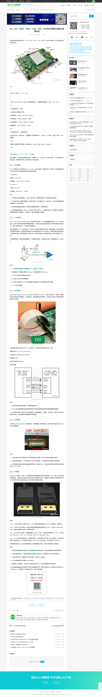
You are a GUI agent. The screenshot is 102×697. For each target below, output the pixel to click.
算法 (77, 49)
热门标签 (15, 1)
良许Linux (42, 617)
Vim (71, 171)
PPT (84, 51)
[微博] (77, 37)
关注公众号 (56, 682)
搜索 (91, 16)
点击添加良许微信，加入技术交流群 (77, 31)
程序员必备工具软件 (82, 61)
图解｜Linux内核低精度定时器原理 (17, 625)
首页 (63, 5)
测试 (91, 49)
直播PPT (72, 178)
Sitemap (69, 694)
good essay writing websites (76, 130)
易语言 (85, 49)
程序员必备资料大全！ (83, 74)
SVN (88, 168)
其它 (88, 52)
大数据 (82, 48)
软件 (75, 51)
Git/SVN (71, 51)
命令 (14, 610)
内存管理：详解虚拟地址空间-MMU (19, 644)
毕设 (74, 52)
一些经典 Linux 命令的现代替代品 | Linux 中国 (21, 642)
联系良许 (46, 682)
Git (70, 168)
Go (87, 46)
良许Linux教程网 (10, 9)
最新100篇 (28, 1)
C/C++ (82, 46)
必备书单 (71, 44)
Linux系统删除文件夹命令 (84, 67)
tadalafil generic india (74, 139)
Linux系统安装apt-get (83, 88)
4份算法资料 (78, 44)
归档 (87, 173)
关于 (93, 5)
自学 (79, 180)
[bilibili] (91, 37)
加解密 (88, 171)
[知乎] (72, 37)
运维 (87, 180)
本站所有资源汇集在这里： (76, 43)
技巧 (18, 610)
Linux (70, 46)
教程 (69, 5)
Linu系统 (33, 567)
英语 (85, 52)
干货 (75, 5)
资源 (87, 5)
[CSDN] (86, 37)
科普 (87, 178)
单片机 (90, 48)
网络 (71, 180)
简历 (70, 52)
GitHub (79, 168)
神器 (79, 178)
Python (78, 46)
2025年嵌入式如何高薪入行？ (17, 636)
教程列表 (9, 1)
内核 (79, 171)
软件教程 (79, 51)
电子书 (77, 52)
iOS (73, 48)
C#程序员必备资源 (82, 81)
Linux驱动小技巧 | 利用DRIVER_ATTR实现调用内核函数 (24, 639)
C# (85, 46)
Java (74, 46)
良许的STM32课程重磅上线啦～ (18, 634)
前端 (76, 48)
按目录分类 (21, 1)
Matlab (73, 49)
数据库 (81, 49)
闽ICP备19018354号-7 (61, 694)
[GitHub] (82, 37)
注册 (90, 1)
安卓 (70, 48)
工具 (81, 5)
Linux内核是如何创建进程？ (57, 625)
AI (78, 48)
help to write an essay (74, 134)
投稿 (93, 1)
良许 (32, 34)
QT (70, 49)
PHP (90, 46)
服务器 (88, 175)
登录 (86, 1)
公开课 (81, 52)
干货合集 (18, 9)
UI (88, 49)
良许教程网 (18, 567)
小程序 (86, 48)
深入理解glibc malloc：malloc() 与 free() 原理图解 (22, 647)
